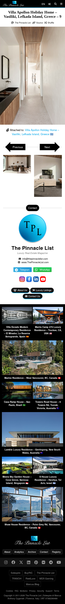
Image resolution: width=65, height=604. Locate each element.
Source (39, 22)
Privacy (32, 590)
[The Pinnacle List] (32, 540)
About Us (22, 290)
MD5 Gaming (46, 578)
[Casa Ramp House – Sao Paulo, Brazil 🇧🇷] (17, 398)
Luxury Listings (43, 290)
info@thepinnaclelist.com (35, 258)
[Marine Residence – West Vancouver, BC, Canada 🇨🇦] (32, 374)
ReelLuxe (30, 578)
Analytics (19, 551)
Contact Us (34, 296)
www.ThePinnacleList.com (35, 262)
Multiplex (24, 590)
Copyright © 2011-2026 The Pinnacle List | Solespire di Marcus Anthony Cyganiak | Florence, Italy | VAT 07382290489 (32, 597)
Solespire (15, 572)
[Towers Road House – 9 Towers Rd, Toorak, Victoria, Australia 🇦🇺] (48, 398)
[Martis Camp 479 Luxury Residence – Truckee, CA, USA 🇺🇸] (48, 323)
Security (40, 590)
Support (49, 590)
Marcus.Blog (32, 584)
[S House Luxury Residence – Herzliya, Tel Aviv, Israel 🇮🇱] (48, 472)
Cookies (9, 590)
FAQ (16, 590)
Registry (56, 551)
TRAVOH (16, 578)
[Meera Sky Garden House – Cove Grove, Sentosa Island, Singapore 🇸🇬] (17, 472)
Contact (44, 551)
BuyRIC (28, 572)
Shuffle (51, 22)
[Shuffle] (49, 4)
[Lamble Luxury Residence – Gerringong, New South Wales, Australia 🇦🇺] (32, 445)
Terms (56, 590)
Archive (32, 551)
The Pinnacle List (23, 22)
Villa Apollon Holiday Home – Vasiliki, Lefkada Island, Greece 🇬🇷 (35, 132)
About (7, 551)
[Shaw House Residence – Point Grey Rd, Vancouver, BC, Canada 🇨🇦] (32, 520)
